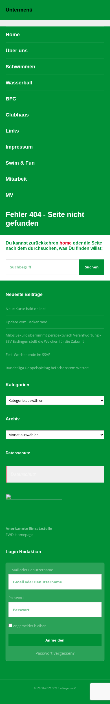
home (66, 243)
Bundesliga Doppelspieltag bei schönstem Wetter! (47, 367)
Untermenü (19, 10)
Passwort (16, 597)
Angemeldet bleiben (29, 625)
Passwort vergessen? (55, 653)
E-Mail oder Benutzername (30, 569)
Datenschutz (23, 474)
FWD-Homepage (19, 534)
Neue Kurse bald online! (25, 308)
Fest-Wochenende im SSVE (28, 354)
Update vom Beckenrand (26, 321)
